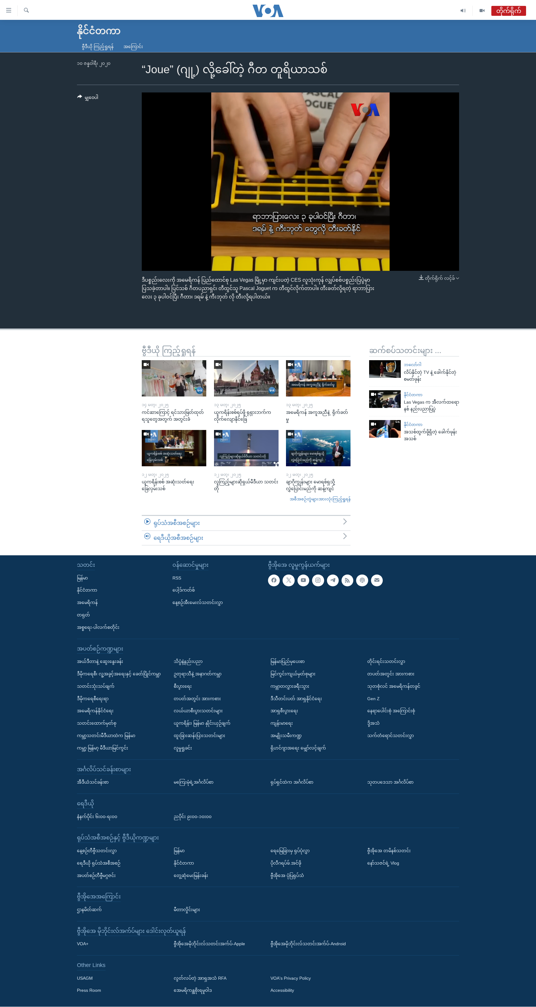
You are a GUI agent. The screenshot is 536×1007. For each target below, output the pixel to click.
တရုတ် (83, 614)
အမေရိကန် (87, 602)
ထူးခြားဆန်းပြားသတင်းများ (199, 735)
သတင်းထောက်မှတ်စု (96, 723)
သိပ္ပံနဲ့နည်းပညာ (188, 661)
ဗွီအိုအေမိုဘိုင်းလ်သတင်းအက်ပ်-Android (308, 944)
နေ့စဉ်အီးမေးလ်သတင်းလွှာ (197, 602)
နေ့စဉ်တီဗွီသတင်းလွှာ (97, 850)
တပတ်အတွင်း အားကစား (197, 698)
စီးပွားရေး (183, 686)
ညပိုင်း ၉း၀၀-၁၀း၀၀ (193, 816)
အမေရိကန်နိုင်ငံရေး (95, 711)
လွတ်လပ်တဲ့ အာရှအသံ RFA (200, 978)
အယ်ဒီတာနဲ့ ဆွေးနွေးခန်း (100, 661)
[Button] (87, 98)
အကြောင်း (133, 46)
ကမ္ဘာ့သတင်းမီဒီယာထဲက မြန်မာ (106, 735)
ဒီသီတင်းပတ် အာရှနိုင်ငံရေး (296, 698)
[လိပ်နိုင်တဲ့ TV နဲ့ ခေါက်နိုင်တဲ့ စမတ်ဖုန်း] (385, 369)
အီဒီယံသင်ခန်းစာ (93, 782)
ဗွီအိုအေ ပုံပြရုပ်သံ (287, 875)
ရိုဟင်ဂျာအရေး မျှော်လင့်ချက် (298, 747)
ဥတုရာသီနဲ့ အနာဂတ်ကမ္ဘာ (197, 673)
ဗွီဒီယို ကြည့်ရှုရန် (98, 46)
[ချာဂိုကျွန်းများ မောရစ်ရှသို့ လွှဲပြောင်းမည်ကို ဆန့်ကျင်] (318, 448)
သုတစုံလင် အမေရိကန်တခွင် (393, 686)
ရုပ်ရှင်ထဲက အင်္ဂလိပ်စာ (291, 782)
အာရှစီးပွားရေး (284, 711)
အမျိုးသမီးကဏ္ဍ (286, 735)
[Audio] (463, 11)
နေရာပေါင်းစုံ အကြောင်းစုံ (391, 711)
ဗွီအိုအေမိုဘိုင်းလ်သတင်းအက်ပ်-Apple (209, 944)
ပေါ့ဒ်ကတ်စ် (183, 590)
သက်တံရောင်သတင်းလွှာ (390, 735)
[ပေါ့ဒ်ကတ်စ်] (362, 580)
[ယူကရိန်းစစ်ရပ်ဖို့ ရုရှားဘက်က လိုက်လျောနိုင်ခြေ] (246, 378)
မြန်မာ (82, 577)
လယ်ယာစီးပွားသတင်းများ (198, 711)
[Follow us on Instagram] (318, 580)
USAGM (85, 978)
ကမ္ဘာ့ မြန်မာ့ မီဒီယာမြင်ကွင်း (102, 747)
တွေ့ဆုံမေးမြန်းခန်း (191, 875)
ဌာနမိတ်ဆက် (89, 909)
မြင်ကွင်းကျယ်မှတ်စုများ (292, 673)
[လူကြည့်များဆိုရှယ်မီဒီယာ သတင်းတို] (246, 448)
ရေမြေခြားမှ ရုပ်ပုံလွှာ (290, 850)
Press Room (89, 990)
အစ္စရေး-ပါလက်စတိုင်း (98, 627)
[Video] (482, 11)
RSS (176, 577)
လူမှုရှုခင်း (183, 747)
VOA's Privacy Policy (290, 978)
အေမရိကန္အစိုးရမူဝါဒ (193, 990)
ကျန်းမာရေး (281, 723)
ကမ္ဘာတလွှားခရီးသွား (289, 686)
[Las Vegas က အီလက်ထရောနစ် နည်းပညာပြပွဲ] (385, 399)
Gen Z (373, 698)
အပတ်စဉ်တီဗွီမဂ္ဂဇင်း (96, 875)
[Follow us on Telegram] (333, 580)
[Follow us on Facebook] (274, 580)
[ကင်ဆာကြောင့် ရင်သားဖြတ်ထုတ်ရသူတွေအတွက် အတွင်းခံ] (174, 378)
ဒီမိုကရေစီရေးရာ (93, 698)
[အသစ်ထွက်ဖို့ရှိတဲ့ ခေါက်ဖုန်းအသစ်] (385, 429)
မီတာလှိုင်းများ (187, 909)
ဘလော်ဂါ (412, 364)
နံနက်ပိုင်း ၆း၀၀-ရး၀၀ (97, 816)
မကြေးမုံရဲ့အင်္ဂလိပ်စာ (193, 782)
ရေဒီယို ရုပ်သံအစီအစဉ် (98, 863)
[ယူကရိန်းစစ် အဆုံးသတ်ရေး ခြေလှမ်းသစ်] (174, 448)
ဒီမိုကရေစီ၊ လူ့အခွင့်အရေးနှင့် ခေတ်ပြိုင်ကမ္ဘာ (119, 673)
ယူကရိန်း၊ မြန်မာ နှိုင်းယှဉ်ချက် (202, 723)
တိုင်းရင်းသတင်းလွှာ (386, 661)
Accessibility (282, 990)
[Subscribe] (377, 580)
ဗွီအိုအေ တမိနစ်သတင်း (389, 850)
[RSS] (347, 580)
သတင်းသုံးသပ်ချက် (95, 686)
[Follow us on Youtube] (303, 580)
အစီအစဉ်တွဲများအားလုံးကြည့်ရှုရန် (320, 499)
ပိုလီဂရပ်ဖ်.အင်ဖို (285, 863)
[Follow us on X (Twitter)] (288, 580)
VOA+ (82, 944)
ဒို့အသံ (373, 723)
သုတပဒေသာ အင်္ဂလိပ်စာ (390, 782)
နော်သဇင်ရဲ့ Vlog (383, 863)
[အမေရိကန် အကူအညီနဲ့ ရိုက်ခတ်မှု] (318, 378)
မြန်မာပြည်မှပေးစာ (287, 661)
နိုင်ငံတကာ (413, 394)
